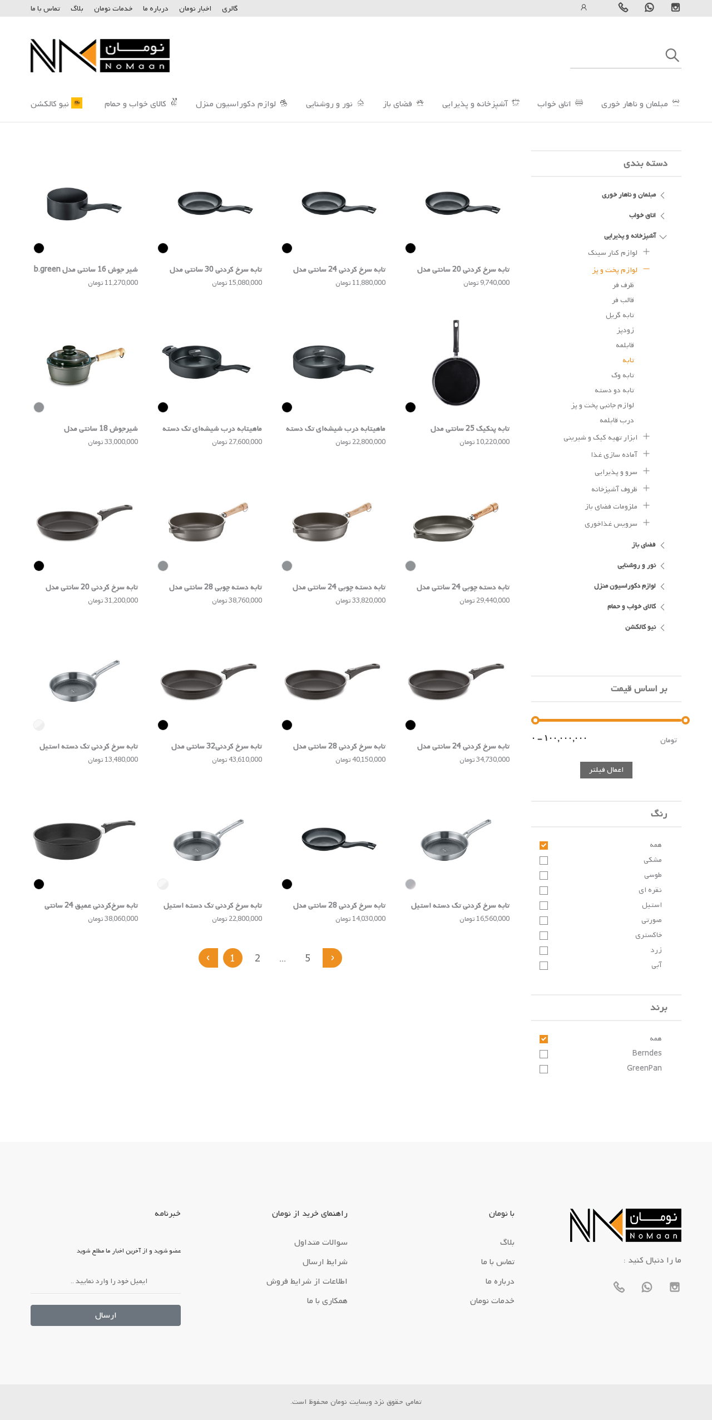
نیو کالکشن (50, 104)
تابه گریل (620, 315)
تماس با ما (45, 8)
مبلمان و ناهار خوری (634, 104)
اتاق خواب (554, 104)
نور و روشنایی (329, 104)
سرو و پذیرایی (617, 472)
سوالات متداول (321, 1242)
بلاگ (77, 8)
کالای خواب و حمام (135, 104)
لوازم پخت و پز (615, 270)
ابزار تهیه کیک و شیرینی (601, 437)
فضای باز (397, 104)
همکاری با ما (327, 1301)
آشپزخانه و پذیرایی (475, 104)
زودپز (625, 330)
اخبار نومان (195, 8)
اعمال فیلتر (606, 770)
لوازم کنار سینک (613, 253)
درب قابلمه (617, 420)
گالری (230, 8)
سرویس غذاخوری (612, 524)
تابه (628, 360)
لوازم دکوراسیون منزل (236, 104)
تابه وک (622, 375)
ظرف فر (623, 285)
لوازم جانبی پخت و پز (602, 405)
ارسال (106, 1315)
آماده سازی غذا (615, 455)
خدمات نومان (113, 8)
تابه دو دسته (614, 390)
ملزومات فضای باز (612, 506)
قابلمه (625, 345)
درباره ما (155, 8)
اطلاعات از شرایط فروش (307, 1281)
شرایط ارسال (325, 1262)
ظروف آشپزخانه (615, 489)
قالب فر (623, 300)
